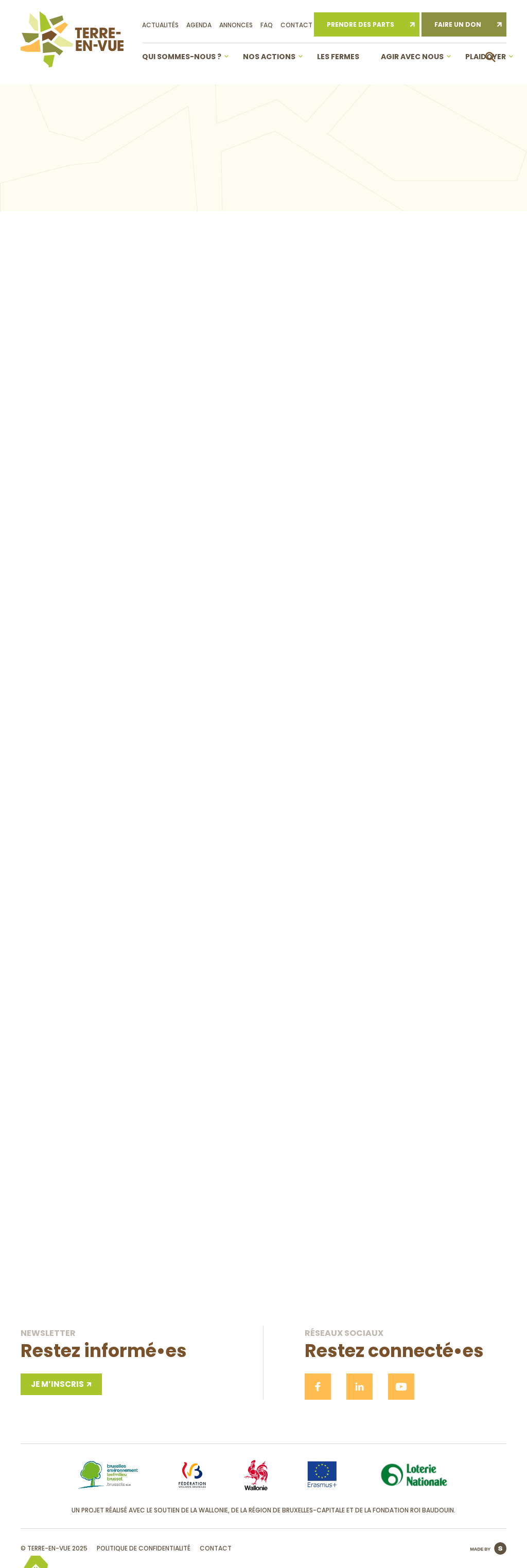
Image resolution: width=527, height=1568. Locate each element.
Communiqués (124, 228)
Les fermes (338, 56)
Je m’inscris (410, 725)
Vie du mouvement (443, 228)
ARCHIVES (482, 229)
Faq (266, 25)
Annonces (236, 25)
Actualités (160, 25)
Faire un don (457, 24)
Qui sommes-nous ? (181, 56)
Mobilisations (270, 228)
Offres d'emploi (353, 228)
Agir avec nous (412, 56)
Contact (296, 25)
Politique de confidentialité (143, 1548)
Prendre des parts (360, 24)
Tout (61, 228)
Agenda (199, 25)
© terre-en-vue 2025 (54, 1548)
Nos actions (269, 56)
